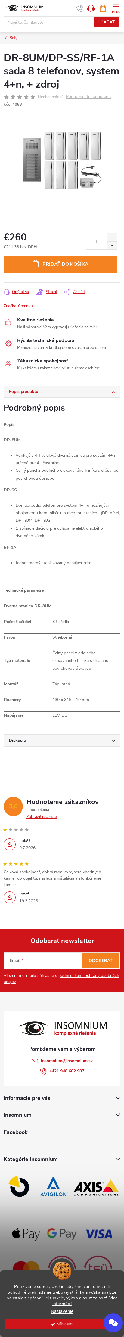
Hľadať (106, 22)
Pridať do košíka (65, 264)
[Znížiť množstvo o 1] (112, 245)
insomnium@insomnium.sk (67, 1061)
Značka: (19, 306)
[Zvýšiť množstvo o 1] (112, 237)
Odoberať (101, 960)
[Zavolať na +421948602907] (80, 8)
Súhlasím (65, 1324)
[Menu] (116, 8)
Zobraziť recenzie (41, 816)
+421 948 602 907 (66, 1071)
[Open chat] (113, 1322)
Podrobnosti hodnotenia (88, 96)
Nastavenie (62, 1311)
